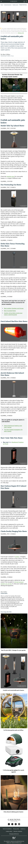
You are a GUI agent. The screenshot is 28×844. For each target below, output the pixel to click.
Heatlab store (10, 176)
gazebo (17, 556)
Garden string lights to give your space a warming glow (13, 313)
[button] (14, 84)
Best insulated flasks (10, 311)
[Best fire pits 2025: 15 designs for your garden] (14, 631)
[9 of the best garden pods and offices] (14, 711)
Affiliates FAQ (21, 33)
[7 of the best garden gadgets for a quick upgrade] (14, 750)
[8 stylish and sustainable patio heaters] (14, 671)
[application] (14, 83)
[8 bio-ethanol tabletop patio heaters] (14, 792)
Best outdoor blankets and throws (14, 308)
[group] (5, 89)
